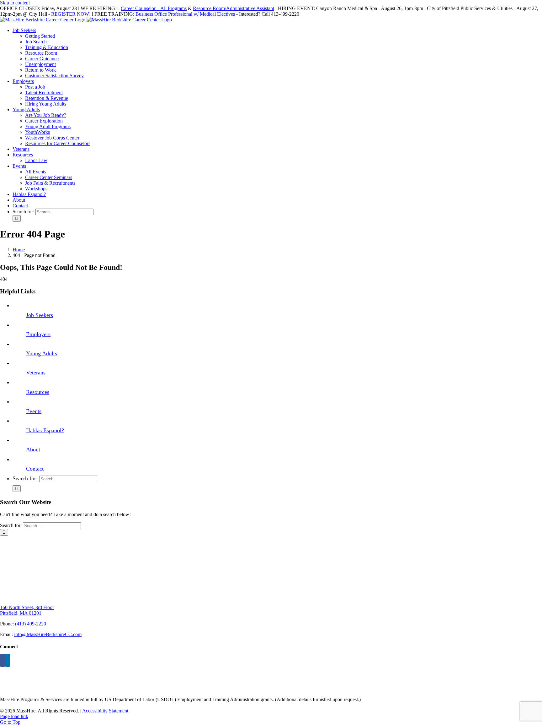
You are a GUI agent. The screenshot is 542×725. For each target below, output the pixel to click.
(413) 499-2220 (30, 623)
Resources (37, 392)
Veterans (35, 372)
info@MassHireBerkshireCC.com (48, 634)
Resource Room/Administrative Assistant (233, 8)
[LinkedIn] (7, 660)
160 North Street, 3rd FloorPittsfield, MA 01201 (27, 610)
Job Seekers (39, 315)
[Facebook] (2, 660)
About (33, 449)
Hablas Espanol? (45, 430)
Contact (35, 469)
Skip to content (15, 2)
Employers (38, 334)
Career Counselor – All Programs (154, 8)
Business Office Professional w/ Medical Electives (185, 14)
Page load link (14, 716)
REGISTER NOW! (71, 14)
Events (33, 411)
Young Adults (41, 353)
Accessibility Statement (105, 710)
